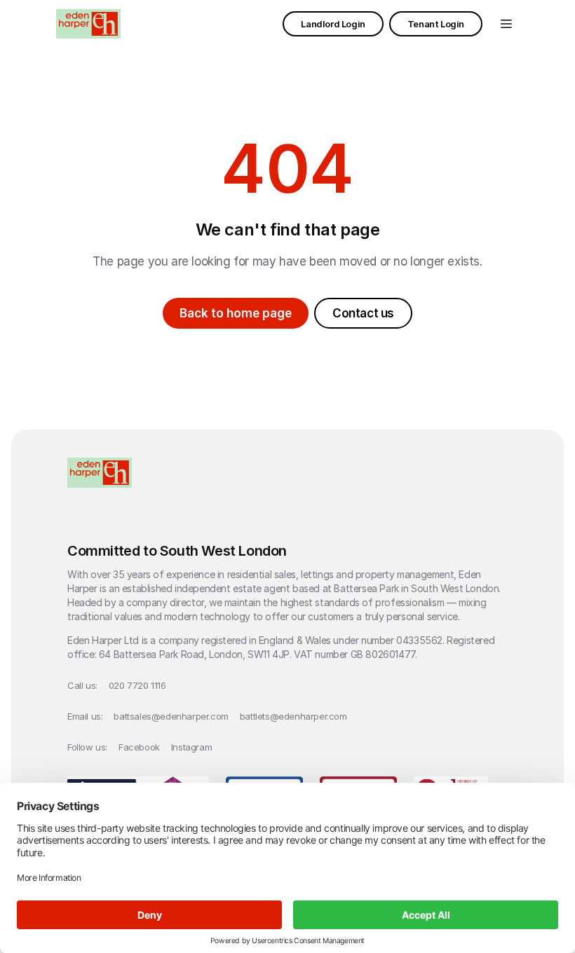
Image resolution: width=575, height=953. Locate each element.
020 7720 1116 (137, 685)
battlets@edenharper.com (293, 716)
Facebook (139, 747)
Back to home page (236, 313)
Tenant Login (435, 23)
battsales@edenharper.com (171, 716)
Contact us (363, 313)
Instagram (191, 747)
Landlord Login (333, 23)
